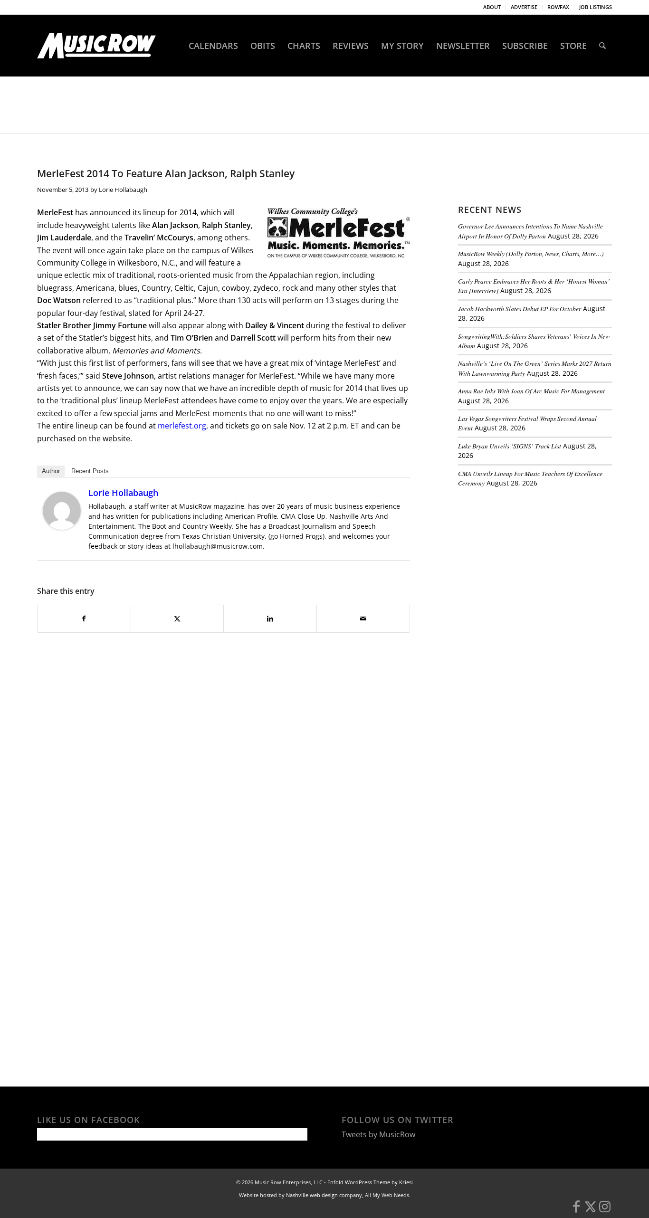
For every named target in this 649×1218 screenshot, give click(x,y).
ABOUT (492, 6)
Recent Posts (90, 471)
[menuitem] (492, 7)
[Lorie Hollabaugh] (62, 527)
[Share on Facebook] (84, 618)
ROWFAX (558, 6)
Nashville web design (312, 1195)
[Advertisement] (529, 560)
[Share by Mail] (363, 618)
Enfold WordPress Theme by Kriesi (370, 1182)
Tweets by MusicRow (378, 1134)
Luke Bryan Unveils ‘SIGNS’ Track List (509, 445)
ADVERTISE (524, 6)
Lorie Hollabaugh (123, 189)
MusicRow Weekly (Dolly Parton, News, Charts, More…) (531, 253)
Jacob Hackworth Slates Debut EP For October (519, 308)
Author (51, 471)
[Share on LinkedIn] (270, 618)
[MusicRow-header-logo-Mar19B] (96, 45)
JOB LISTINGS (595, 6)
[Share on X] (177, 618)
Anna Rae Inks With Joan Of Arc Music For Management (531, 390)
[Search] (602, 45)
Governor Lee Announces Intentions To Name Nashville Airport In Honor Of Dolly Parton (530, 230)
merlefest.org (182, 425)
